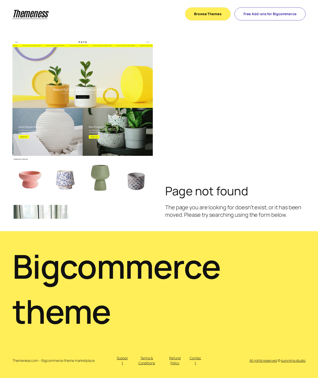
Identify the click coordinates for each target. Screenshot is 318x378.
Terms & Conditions (146, 360)
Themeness (29, 13)
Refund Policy (174, 360)
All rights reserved (263, 360)
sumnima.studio (293, 360)
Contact (195, 360)
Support (122, 360)
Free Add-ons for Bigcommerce (270, 13)
